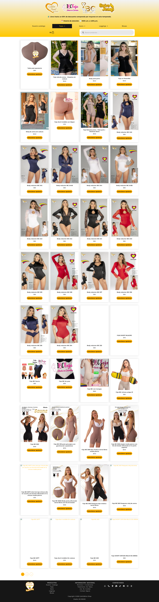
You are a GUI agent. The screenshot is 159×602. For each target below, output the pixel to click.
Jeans (81, 26)
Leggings (102, 26)
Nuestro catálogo (38, 26)
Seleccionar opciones (35, 74)
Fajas (61, 26)
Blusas (124, 26)
